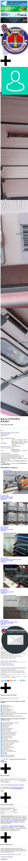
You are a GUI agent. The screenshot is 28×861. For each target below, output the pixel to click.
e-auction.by (14, 660)
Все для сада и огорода (7, 744)
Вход (2, 790)
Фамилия (15, 809)
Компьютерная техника (7, 724)
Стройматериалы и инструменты (10, 740)
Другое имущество (6, 710)
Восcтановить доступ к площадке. (16, 784)
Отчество (15, 812)
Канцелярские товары (7, 737)
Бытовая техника (6, 725)
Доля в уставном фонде (7, 714)
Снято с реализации (5, 433)
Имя (14, 810)
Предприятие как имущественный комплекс (12, 716)
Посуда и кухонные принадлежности (10, 741)
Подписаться (3, 761)
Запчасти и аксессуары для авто (9, 732)
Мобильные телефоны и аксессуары (10, 722)
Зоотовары (4, 752)
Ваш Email (3, 698)
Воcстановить (4, 859)
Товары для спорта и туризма (9, 734)
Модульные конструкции (8, 756)
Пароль (2, 780)
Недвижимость (5, 705)
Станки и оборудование (7, 709)
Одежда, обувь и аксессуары (8, 733)
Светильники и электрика (8, 743)
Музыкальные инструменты (8, 755)
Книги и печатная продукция (9, 751)
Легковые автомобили (7, 706)
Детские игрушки (6, 745)
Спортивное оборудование (8, 747)
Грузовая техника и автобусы (9, 712)
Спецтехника (5, 708)
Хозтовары (4, 753)
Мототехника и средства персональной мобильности (14, 713)
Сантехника (5, 739)
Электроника (5, 726)
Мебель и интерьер (6, 729)
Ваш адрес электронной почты (8, 808)
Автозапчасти (5, 748)
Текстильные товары (7, 749)
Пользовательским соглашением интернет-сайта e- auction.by (12, 826)
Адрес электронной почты (7, 779)
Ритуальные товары (6, 736)
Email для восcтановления (7, 854)
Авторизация (10, 856)
